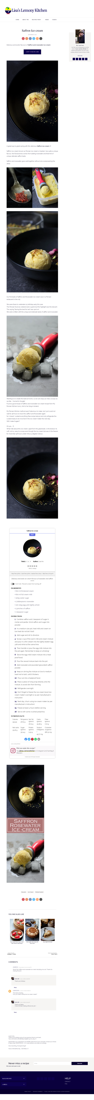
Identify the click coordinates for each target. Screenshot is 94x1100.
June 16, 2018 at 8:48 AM (25, 990)
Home (17, 19)
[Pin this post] (23, 38)
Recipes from (36, 19)
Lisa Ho (17, 979)
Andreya (15, 967)
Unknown (16, 990)
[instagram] (77, 11)
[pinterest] (84, 11)
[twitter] (81, 11)
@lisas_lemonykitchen (27, 751)
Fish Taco (54, 954)
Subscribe (79, 1063)
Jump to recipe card (32, 51)
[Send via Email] (40, 38)
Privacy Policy (28, 1091)
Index (47, 19)
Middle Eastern (39, 892)
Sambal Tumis (11, 954)
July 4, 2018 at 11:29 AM (25, 1002)
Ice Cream (30, 892)
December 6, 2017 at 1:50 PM (25, 967)
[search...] (85, 20)
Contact (67, 1081)
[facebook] (74, 11)
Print (32, 534)
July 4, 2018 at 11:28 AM (25, 978)
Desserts (23, 892)
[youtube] (88, 11)
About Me (25, 19)
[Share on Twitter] (33, 38)
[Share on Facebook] (30, 38)
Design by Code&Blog (37, 1091)
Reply (15, 987)
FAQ (66, 1084)
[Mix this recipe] (37, 38)
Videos (54, 19)
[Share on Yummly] (26, 38)
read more (80, 55)
